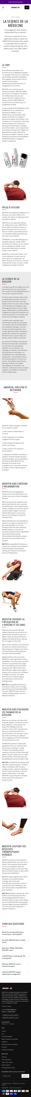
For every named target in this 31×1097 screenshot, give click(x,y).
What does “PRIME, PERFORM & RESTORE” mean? (12, 949)
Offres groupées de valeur (8, 1067)
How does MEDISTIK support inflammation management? (11, 973)
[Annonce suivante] (29, 2)
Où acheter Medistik (7, 1036)
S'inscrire (25, 1076)
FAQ (3, 1034)
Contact (4, 1031)
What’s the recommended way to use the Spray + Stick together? (13, 933)
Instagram (11, 1024)
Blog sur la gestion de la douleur (10, 1039)
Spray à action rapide (7, 1062)
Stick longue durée (6, 1059)
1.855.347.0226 (11, 1012)
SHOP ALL (4, 1057)
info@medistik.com (11, 1009)
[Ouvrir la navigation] (3, 7)
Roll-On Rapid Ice (6, 1065)
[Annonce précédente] (2, 2)
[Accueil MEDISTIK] (15, 7)
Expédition (4, 1042)
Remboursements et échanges (9, 1044)
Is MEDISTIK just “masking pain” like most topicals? (13, 957)
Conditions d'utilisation (8, 1049)
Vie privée (4, 1047)
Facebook (4, 1024)
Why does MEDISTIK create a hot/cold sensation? (11, 965)
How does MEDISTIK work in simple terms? (13, 941)
